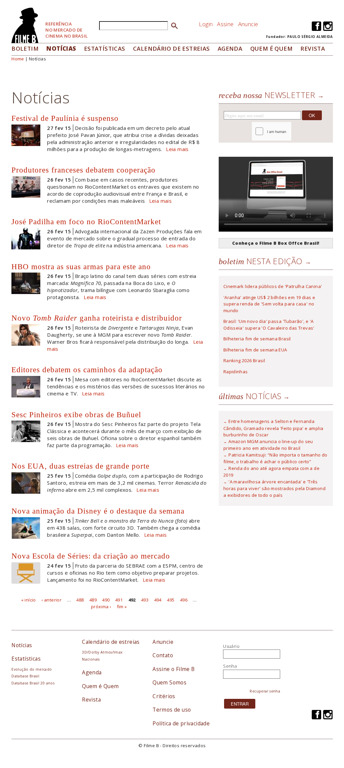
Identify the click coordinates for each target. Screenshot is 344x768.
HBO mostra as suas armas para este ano (81, 266)
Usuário (231, 646)
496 (183, 600)
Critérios (164, 696)
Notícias (61, 48)
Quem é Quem (100, 686)
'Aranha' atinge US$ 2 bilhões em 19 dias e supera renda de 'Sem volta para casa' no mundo (269, 304)
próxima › (101, 606)
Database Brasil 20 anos (32, 683)
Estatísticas (104, 48)
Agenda (230, 48)
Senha (230, 666)
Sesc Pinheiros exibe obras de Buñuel (76, 414)
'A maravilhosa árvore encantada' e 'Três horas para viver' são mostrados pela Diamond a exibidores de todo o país (274, 488)
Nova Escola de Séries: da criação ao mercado (90, 555)
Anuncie (248, 24)
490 (106, 600)
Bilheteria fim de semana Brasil (257, 339)
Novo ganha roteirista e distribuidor (96, 318)
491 (119, 600)
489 (93, 600)
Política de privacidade (181, 723)
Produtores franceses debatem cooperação (83, 169)
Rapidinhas (235, 372)
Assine (225, 24)
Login (206, 24)
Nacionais (91, 659)
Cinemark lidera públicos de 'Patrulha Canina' (272, 286)
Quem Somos (169, 682)
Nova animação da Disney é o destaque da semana (97, 511)
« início (28, 600)
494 (158, 600)
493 (144, 600)
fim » (122, 606)
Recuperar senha (265, 691)
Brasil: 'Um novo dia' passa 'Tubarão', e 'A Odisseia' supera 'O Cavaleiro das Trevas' (268, 324)
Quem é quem (271, 48)
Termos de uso (172, 709)
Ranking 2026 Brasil (244, 360)
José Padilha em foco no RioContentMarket (86, 221)
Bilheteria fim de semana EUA (255, 350)
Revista (312, 48)
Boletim (25, 48)
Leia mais (177, 149)
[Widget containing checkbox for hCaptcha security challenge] (290, 131)
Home (17, 59)
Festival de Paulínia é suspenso (65, 118)
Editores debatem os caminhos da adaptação (87, 369)
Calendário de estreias (111, 641)
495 (170, 600)
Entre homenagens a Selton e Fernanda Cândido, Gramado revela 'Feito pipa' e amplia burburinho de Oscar (273, 428)
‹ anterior (51, 600)
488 (80, 600)
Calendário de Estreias (171, 48)
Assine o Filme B (174, 669)
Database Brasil (25, 676)
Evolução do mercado (31, 669)
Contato (163, 655)
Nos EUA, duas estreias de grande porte (80, 466)
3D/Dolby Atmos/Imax (102, 652)
